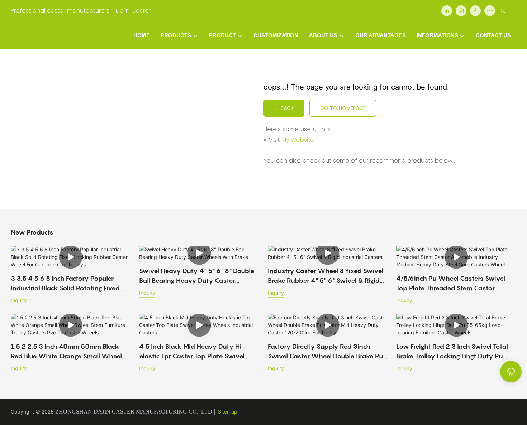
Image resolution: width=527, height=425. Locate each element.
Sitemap (227, 412)
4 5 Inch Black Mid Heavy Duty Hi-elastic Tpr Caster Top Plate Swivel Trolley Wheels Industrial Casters (192, 352)
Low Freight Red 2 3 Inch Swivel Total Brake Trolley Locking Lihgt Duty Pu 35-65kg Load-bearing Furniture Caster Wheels (452, 352)
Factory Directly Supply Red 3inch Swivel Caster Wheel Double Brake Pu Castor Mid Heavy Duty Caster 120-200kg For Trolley (325, 352)
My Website (297, 140)
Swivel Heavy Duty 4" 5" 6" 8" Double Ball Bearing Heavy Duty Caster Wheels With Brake (197, 276)
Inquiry (19, 300)
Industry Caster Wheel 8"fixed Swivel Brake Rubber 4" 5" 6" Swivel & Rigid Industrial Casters (325, 276)
